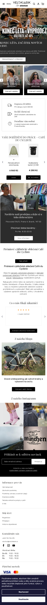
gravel (9, 278)
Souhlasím (24, 599)
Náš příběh (23, 261)
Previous (2, 80)
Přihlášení (5, 521)
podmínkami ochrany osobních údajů (23, 470)
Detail (14, 177)
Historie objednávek (9, 524)
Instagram (9, 545)
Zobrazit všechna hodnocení (23, 331)
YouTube (13, 545)
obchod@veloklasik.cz (10, 541)
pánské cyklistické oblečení (23, 273)
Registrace (6, 517)
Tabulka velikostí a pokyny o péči (14, 500)
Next (46, 80)
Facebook (4, 545)
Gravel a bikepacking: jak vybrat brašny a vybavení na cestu (23, 380)
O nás (4, 503)
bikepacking (18, 278)
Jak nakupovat (7, 487)
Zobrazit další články (23, 389)
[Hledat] (34, 4)
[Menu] (6, 4)
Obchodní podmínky (9, 490)
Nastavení (23, 592)
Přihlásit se (38, 461)
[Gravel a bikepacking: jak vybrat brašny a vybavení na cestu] (23, 359)
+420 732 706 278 (8, 538)
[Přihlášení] (39, 4)
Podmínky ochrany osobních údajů (14, 493)
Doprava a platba (8, 497)
